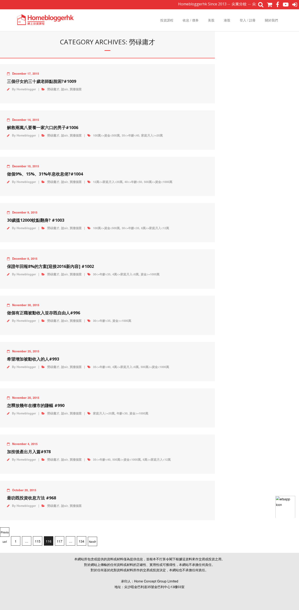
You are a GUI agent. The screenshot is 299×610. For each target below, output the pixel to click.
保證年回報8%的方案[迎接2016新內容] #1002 (50, 266)
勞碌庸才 (53, 89)
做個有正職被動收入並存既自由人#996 (43, 313)
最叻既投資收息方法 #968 (31, 498)
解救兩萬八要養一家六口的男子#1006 (42, 127)
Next (92, 541)
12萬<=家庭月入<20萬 (108, 182)
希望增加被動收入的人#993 (33, 359)
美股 (211, 20)
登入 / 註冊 (248, 20)
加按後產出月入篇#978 (29, 451)
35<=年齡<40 (130, 135)
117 (59, 541)
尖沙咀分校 (254, 4)
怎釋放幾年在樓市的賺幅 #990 (35, 405)
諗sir (64, 89)
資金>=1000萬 (150, 274)
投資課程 (166, 20)
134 (81, 541)
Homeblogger (26, 89)
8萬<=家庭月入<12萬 (155, 228)
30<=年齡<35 (130, 228)
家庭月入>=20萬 (152, 135)
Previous (5, 533)
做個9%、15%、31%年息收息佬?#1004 (45, 174)
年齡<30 (122, 413)
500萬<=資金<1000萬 (158, 182)
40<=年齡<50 (133, 182)
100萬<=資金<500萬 (106, 135)
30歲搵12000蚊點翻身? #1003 (35, 220)
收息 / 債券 (191, 20)
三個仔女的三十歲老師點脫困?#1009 (41, 81)
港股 (227, 20)
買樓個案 (76, 89)
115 (37, 541)
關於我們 (271, 20)
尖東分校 (232, 4)
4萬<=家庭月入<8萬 (125, 274)
